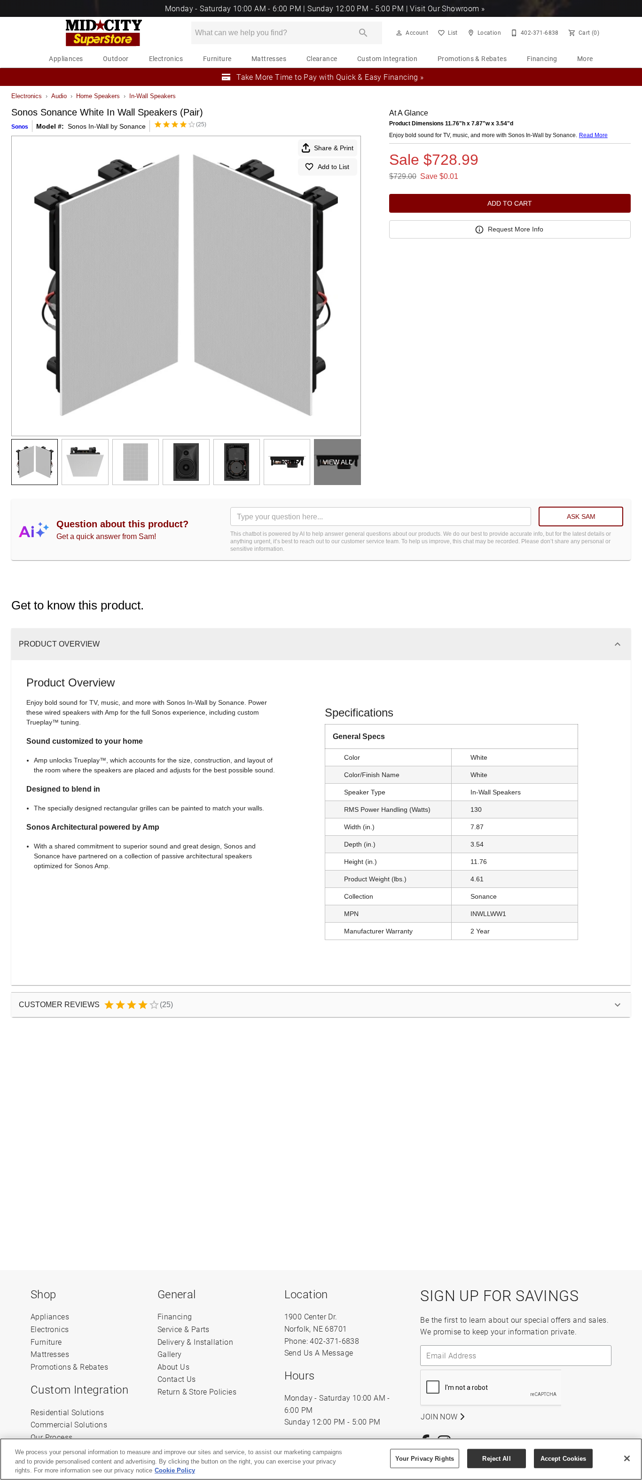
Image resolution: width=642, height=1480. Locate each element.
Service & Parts (183, 1329)
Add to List (333, 166)
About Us (173, 1367)
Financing (542, 58)
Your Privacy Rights (424, 1458)
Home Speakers (98, 96)
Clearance (321, 58)
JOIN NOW (440, 1416)
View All (337, 462)
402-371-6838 (334, 1341)
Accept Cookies (563, 1458)
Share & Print (333, 148)
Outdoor (116, 58)
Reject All (496, 1458)
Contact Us (176, 1379)
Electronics (166, 58)
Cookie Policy (175, 1470)
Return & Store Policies (196, 1391)
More (585, 58)
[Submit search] (363, 32)
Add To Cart (509, 203)
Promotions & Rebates (472, 58)
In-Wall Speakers (152, 96)
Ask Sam (581, 516)
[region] (321, 1459)
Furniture (217, 58)
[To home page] (103, 33)
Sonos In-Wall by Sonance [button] (107, 126)
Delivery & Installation (195, 1342)
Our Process (51, 1437)
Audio (59, 96)
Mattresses (268, 58)
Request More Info (515, 229)
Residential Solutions (67, 1412)
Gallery (169, 1354)
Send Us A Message (318, 1352)
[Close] (627, 1458)
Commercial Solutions (69, 1424)
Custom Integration (387, 58)
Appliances (66, 58)
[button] (399, 33)
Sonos (19, 126)
